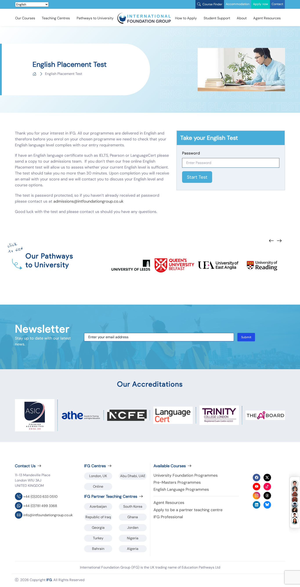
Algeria (132, 548)
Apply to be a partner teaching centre (188, 509)
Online (98, 486)
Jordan (132, 527)
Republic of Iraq (98, 517)
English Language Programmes (181, 489)
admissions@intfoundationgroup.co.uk (88, 201)
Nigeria (132, 538)
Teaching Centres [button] (56, 18)
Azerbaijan (98, 506)
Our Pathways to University (49, 260)
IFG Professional (168, 517)
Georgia (98, 527)
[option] (131, 265)
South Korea (132, 506)
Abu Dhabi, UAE (132, 476)
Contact (277, 4)
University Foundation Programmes (186, 475)
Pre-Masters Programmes (177, 482)
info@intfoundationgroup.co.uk (48, 515)
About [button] (242, 18)
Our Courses (25, 18)
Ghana (132, 517)
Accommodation (237, 4)
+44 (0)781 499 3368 (40, 505)
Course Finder (212, 4)
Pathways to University (95, 18)
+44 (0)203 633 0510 (40, 496)
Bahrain (98, 548)
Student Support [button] (217, 18)
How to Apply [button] (186, 18)
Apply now (260, 4)
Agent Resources (267, 18)
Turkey (98, 538)
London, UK (98, 476)
